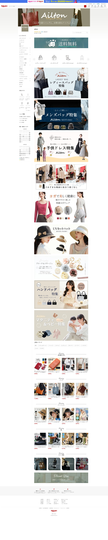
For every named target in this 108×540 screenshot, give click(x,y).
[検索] (85, 6)
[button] (104, 4)
